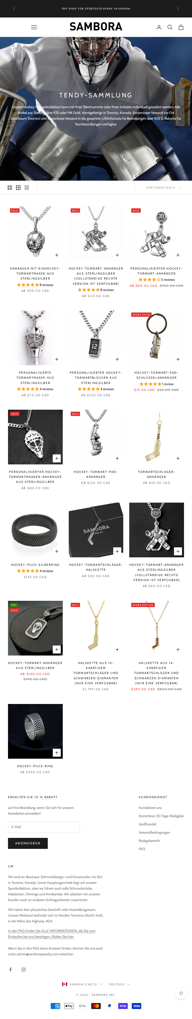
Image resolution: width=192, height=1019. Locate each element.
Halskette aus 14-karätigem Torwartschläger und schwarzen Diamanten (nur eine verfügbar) (96, 673)
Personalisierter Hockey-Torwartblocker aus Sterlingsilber (96, 378)
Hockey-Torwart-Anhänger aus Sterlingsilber (35, 665)
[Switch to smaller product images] (18, 187)
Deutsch (117, 984)
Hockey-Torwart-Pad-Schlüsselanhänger (156, 375)
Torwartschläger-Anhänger (157, 474)
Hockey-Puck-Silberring (35, 565)
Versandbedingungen (154, 832)
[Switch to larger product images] (10, 187)
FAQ (142, 849)
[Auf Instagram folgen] (23, 969)
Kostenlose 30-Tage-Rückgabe (161, 816)
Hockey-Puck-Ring (35, 766)
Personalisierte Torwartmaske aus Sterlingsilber (35, 378)
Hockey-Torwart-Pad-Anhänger (96, 474)
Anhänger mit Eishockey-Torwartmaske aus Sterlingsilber (35, 274)
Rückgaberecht (149, 840)
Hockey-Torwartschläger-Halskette (96, 567)
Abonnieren (27, 843)
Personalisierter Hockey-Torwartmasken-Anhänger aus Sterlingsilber (35, 477)
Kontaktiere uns (150, 807)
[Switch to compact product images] (26, 187)
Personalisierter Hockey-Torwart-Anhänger (156, 271)
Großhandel (147, 824)
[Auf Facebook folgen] (10, 969)
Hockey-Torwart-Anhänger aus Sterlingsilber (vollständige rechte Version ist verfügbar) (96, 276)
